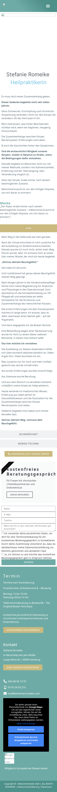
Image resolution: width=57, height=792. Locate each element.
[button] (48, 6)
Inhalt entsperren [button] (26, 729)
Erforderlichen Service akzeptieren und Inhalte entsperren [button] (26, 740)
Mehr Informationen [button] (26, 723)
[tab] (28, 228)
